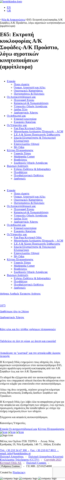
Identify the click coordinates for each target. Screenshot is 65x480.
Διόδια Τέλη (20, 109)
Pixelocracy (19, 472)
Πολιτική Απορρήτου (12, 456)
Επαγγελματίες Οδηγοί (26, 143)
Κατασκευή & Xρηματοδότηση (31, 103)
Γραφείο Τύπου (22, 153)
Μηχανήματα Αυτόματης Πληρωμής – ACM (38, 131)
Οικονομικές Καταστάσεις (28, 90)
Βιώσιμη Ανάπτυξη (17, 165)
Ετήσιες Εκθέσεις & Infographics (32, 169)
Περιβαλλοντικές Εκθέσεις (29, 175)
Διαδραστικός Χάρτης (26, 112)
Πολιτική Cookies (36, 462)
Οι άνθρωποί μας (16, 115)
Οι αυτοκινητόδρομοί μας (23, 429)
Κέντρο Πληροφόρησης (20, 150)
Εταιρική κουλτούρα (25, 118)
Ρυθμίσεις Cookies (10, 466)
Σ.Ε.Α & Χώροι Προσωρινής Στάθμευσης (37, 134)
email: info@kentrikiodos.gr (15, 453)
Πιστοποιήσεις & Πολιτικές (29, 93)
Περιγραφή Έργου (24, 100)
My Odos (19, 147)
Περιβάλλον (20, 172)
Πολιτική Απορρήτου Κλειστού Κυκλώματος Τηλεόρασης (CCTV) (31, 458)
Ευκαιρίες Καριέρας (25, 122)
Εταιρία (11, 81)
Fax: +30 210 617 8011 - (44, 450)
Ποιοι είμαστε (21, 84)
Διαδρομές (20, 178)
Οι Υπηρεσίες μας (17, 125)
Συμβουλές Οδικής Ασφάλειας (31, 162)
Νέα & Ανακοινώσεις (13, 19)
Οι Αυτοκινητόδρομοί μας (21, 96)
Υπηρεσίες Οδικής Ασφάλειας (30, 106)
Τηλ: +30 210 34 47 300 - (15, 450)
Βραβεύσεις (20, 159)
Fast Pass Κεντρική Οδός (28, 128)
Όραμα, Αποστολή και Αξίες (29, 87)
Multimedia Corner (24, 156)
